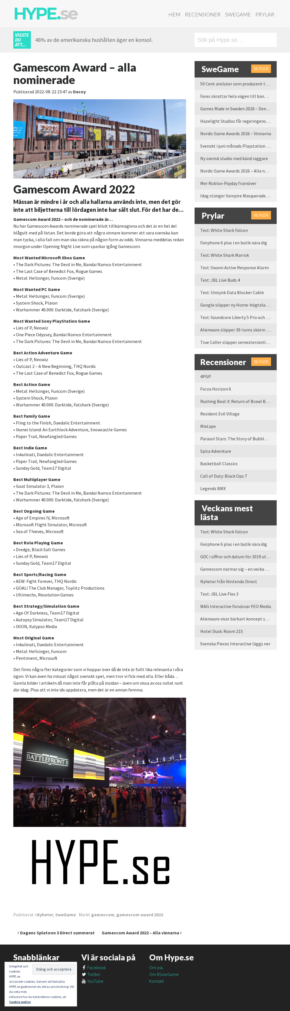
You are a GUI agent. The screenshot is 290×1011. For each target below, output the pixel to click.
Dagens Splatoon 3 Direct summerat (57, 932)
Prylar (264, 14)
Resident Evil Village (220, 414)
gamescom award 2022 (139, 914)
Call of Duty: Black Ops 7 (223, 476)
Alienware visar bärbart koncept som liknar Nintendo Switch (238, 619)
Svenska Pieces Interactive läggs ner (235, 643)
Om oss (156, 967)
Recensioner (203, 14)
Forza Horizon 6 (215, 389)
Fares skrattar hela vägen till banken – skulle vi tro (238, 96)
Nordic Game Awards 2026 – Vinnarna (235, 133)
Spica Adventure (215, 451)
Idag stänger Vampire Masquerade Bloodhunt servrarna (238, 196)
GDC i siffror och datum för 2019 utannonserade (238, 556)
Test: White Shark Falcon (224, 230)
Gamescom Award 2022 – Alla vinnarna (141, 932)
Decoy (79, 91)
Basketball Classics (219, 463)
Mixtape (208, 426)
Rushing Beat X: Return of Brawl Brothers (238, 401)
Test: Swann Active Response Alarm (234, 267)
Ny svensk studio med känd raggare (234, 158)
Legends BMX (213, 488)
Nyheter (45, 914)
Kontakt (156, 981)
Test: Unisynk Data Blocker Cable (232, 292)
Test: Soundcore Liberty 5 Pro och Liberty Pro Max (238, 317)
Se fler (261, 68)
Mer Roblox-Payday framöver (228, 183)
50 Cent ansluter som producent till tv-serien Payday (238, 84)
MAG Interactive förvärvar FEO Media (235, 606)
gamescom (102, 914)
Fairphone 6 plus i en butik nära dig (233, 242)
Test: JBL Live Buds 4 (220, 280)
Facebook (96, 967)
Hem (174, 14)
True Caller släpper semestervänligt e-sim (238, 342)
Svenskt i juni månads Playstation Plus (237, 146)
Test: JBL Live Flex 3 (219, 594)
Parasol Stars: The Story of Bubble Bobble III (238, 438)
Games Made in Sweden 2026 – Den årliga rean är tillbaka (238, 108)
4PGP (205, 376)
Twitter (93, 974)
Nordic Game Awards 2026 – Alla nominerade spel (238, 171)
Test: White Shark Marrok (224, 255)
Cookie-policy (20, 1002)
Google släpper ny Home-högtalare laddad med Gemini (238, 305)
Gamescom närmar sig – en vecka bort (237, 569)
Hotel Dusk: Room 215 (221, 631)
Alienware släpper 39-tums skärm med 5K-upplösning (238, 330)
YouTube (94, 981)
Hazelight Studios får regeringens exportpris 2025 (238, 121)
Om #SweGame (164, 974)
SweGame (238, 14)
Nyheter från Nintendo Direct (228, 581)
